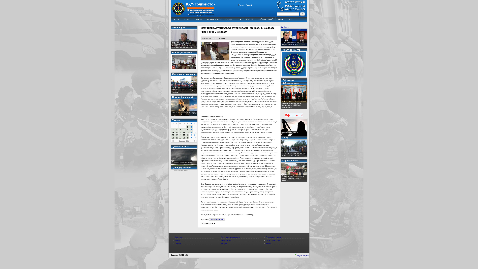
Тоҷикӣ (241, 5)
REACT (291, 19)
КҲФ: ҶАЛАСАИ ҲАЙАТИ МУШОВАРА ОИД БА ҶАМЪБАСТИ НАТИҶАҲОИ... (183, 45)
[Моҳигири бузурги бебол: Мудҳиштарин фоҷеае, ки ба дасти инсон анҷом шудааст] (215, 60)
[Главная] (178, 14)
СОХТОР (187, 19)
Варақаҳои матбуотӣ (273, 240)
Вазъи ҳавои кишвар (273, 237)
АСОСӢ (176, 19)
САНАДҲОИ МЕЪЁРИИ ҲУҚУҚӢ (219, 19)
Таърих (178, 244)
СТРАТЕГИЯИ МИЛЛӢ (245, 19)
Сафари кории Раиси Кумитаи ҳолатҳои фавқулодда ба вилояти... (293, 178)
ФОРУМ (199, 19)
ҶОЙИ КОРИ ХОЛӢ (265, 19)
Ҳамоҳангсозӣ (226, 240)
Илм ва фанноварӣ (217, 220)
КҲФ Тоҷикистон (201, 4)
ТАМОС (281, 19)
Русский (249, 5)
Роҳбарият (179, 237)
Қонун (177, 240)
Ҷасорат (224, 244)
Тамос (268, 244)
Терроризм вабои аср (290, 132)
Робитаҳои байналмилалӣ (230, 237)
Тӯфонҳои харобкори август (182, 162)
